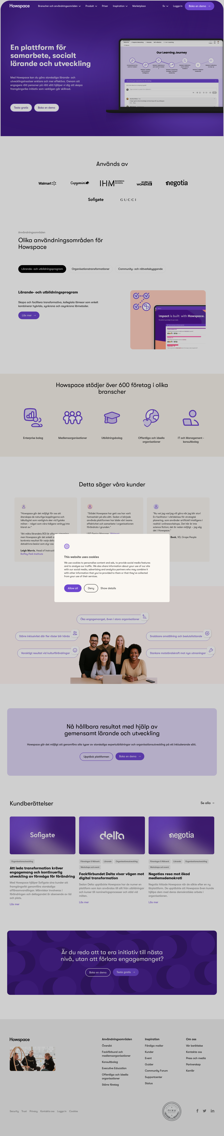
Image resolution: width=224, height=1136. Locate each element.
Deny (91, 588)
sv (164, 6)
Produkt (89, 6)
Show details (108, 588)
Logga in (177, 6)
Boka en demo (197, 6)
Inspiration (118, 6)
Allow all (73, 588)
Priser (105, 6)
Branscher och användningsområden (58, 6)
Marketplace (139, 6)
